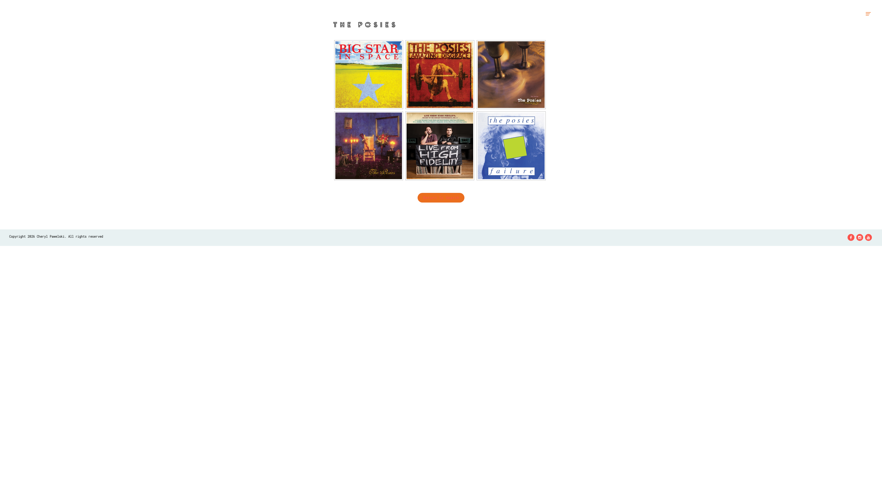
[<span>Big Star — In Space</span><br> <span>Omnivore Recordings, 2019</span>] (368, 74)
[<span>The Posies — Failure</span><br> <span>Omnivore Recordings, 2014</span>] (511, 146)
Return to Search (441, 197)
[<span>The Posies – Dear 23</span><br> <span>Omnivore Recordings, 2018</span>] (368, 146)
